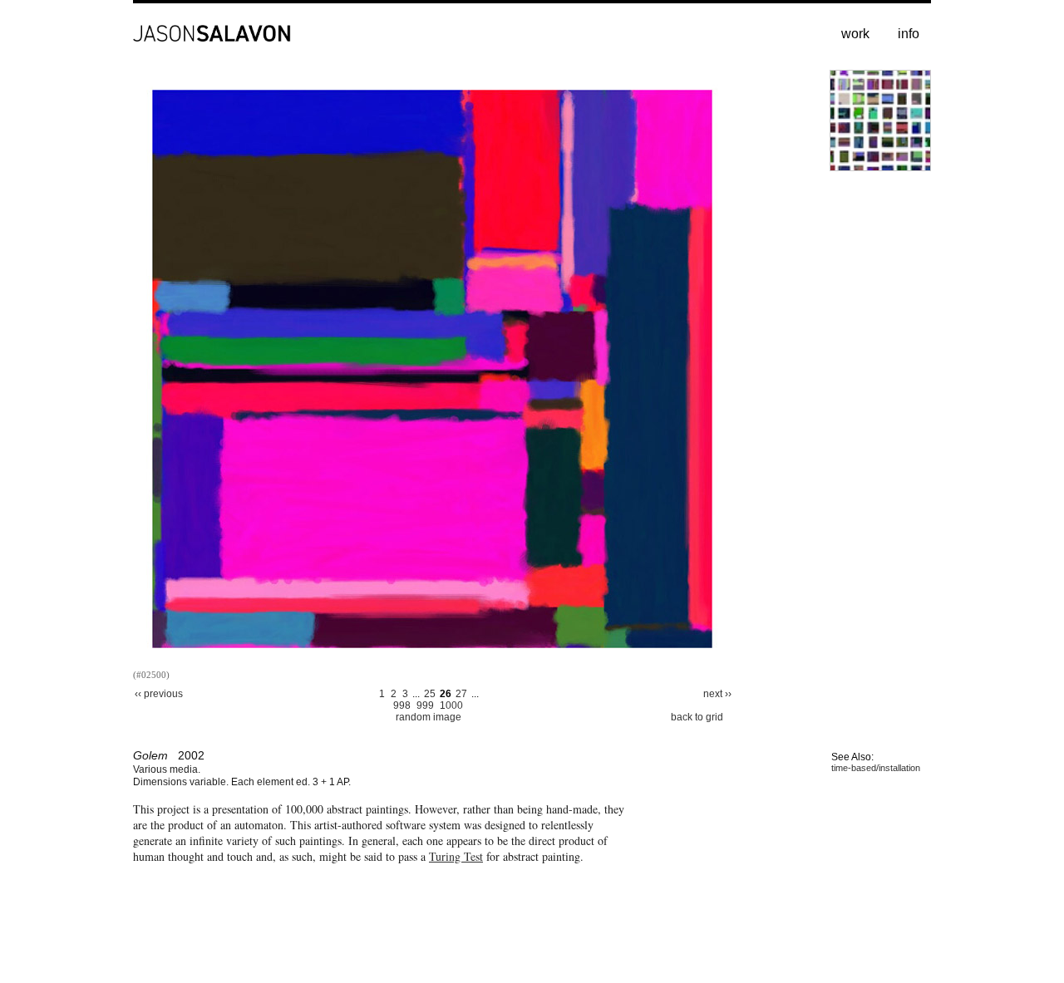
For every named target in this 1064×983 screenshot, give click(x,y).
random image (428, 717)
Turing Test (456, 856)
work (855, 34)
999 (425, 705)
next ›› (717, 694)
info (908, 34)
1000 (451, 705)
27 (461, 694)
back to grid (697, 717)
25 (430, 694)
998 (402, 705)
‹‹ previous (159, 694)
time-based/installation (875, 768)
